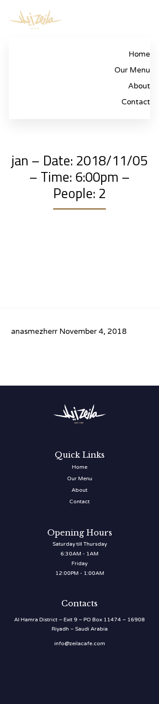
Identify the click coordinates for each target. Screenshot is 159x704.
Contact (135, 102)
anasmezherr (34, 331)
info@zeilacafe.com (79, 643)
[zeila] (35, 18)
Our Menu (132, 70)
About (139, 86)
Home (139, 54)
